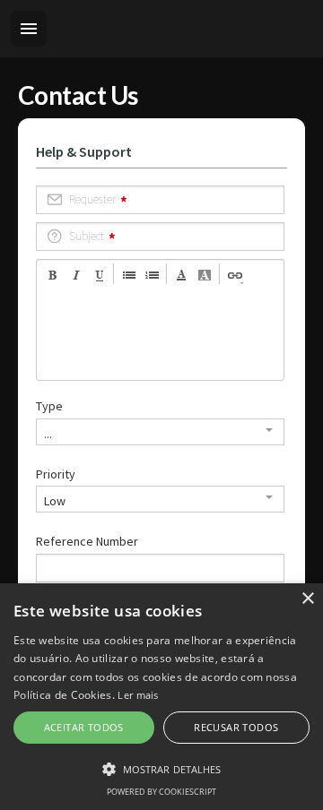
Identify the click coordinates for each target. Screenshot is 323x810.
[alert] (161, 696)
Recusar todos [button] (236, 727)
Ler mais (138, 695)
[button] (161, 769)
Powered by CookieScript (161, 791)
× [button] (307, 599)
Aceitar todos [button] (84, 727)
